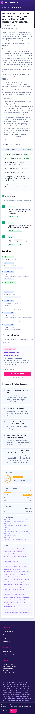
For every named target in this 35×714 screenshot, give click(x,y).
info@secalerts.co (8, 672)
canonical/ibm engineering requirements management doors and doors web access (17, 605)
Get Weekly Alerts (17, 374)
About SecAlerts (8, 631)
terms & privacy (26, 706)
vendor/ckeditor (8, 599)
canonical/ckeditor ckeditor (20, 599)
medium (27, 494)
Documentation (8, 651)
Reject (5, 711)
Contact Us (6, 638)
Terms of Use (7, 642)
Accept (13, 711)
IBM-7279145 (6, 342)
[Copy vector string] (29, 480)
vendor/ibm (22, 602)
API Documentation (9, 655)
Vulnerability (5, 7)
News (4, 635)
